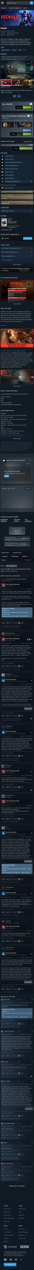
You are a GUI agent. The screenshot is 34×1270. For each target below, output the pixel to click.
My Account (22, 1238)
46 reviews (8, 797)
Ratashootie (9, 674)
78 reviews (16, 923)
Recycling (21, 1218)
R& (6, 827)
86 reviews (8, 581)
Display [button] (4, 560)
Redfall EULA (5, 203)
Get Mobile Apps (10, 1264)
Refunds (6, 1241)
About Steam (7, 1209)
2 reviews (8, 889)
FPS (20, 50)
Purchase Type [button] (17, 552)
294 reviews (9, 949)
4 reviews (8, 767)
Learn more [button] (27, 238)
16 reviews (8, 728)
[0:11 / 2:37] (17, 70)
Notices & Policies (9, 1235)
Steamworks (7, 1215)
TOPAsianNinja (10, 633)
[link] (16, 134)
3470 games (9, 923)
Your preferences (28, 520)
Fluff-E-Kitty (9, 947)
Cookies (6, 1238)
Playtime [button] (24, 556)
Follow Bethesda (12, 471)
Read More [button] (28, 708)
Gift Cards (6, 1221)
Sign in (3, 90)
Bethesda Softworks (12, 33)
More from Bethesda (15, 460)
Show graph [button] (27, 560)
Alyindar (8, 921)
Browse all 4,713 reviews (17, 1186)
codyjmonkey (10, 887)
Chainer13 (9, 765)
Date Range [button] (14, 556)
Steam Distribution (9, 1218)
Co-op (14, 50)
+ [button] (24, 50)
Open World (5, 50)
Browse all (28, 141)
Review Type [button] (5, 552)
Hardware (21, 1215)
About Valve (22, 1209)
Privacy (6, 1229)
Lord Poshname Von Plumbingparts (16, 579)
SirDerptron (9, 726)
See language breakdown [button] (4, 520)
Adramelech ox (10, 795)
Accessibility (7, 1232)
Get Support (22, 1235)
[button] (4, 8)
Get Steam (22, 1229)
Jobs (20, 1212)
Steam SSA (7, 1212)
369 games (8, 635)
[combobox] (18, 3)
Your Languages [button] (11, 566)
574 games (8, 676)
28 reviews (16, 676)
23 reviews (8, 828)
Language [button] (4, 556)
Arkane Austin (11, 31)
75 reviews (16, 635)
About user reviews (17, 520)
